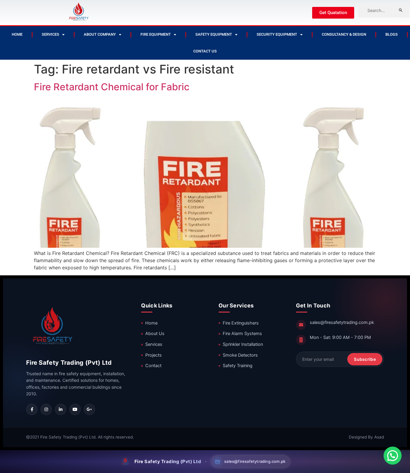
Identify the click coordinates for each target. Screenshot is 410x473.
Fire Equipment (155, 34)
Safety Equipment (213, 34)
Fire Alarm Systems (242, 333)
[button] (393, 456)
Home (17, 34)
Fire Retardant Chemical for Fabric (111, 87)
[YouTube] (75, 409)
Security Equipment (277, 34)
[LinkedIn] (60, 409)
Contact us (205, 51)
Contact (153, 365)
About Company (100, 34)
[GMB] (89, 409)
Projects (153, 355)
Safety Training (237, 365)
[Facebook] (32, 409)
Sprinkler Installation (243, 344)
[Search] (401, 10)
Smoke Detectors (240, 355)
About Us (154, 333)
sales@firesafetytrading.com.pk (342, 322)
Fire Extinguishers (241, 323)
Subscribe (365, 359)
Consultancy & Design (344, 34)
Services (50, 34)
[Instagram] (46, 409)
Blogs (391, 34)
